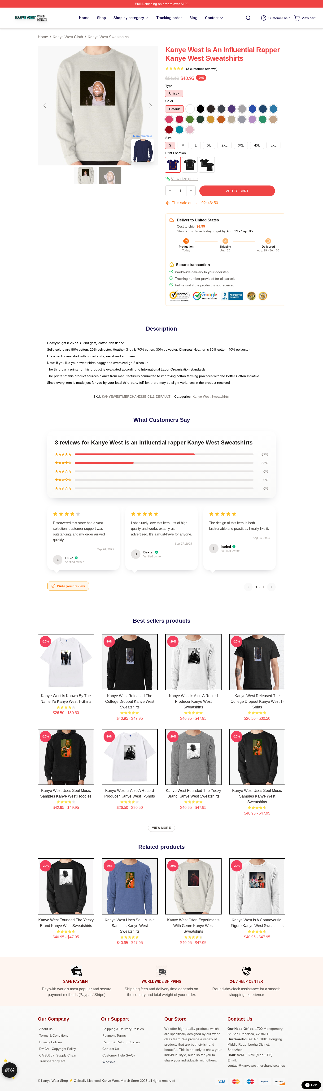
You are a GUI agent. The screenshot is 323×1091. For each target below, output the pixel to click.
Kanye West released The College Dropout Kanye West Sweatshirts (129, 701)
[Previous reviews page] (248, 587)
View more (161, 827)
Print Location (175, 153)
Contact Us (110, 1049)
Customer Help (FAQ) (118, 1055)
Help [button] (314, 1085)
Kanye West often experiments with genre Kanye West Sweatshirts (193, 925)
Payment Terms (114, 1035)
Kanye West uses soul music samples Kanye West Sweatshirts (257, 796)
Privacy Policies (50, 1042)
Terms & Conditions (53, 1035)
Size (168, 138)
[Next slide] (150, 106)
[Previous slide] (45, 106)
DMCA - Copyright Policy (57, 1049)
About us (45, 1029)
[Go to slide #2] (110, 175)
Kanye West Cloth (68, 37)
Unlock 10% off (9, 1070)
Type (169, 86)
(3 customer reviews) (202, 69)
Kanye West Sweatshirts (108, 37)
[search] (248, 18)
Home (43, 37)
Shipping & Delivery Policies (123, 1029)
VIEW (66, 685)
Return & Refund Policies (121, 1042)
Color (169, 101)
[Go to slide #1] (85, 175)
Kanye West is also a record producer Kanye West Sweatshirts (193, 701)
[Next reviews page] (271, 587)
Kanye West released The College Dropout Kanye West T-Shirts (257, 701)
